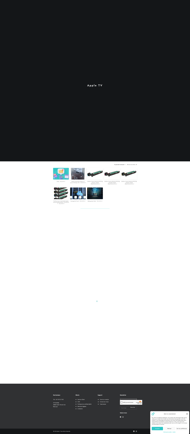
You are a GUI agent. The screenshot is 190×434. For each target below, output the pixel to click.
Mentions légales (82, 406)
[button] (187, 414)
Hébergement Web (95, 201)
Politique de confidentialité (84, 404)
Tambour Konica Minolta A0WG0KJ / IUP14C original (95, 183)
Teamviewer (103, 404)
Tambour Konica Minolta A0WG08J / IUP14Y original (129, 183)
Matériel (85, 4)
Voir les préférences (182, 428)
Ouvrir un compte (104, 399)
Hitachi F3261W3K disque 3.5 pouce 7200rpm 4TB (78, 182)
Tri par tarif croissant (119, 164)
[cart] (186, 5)
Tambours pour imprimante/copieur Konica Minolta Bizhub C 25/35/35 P (61, 202)
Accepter (157, 428)
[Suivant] (97, 301)
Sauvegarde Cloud (78, 201)
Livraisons (80, 408)
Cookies (173, 432)
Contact (121, 4)
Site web (105, 4)
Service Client (81, 399)
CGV (79, 402)
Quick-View (67, 170)
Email (61, 181)
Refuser (169, 428)
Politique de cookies (167, 432)
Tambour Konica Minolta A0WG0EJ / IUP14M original (112, 183)
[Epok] (8, 5)
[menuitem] (72, 5)
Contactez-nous (104, 402)
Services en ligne (95, 4)
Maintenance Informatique (71, 4)
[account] (184, 5)
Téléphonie (114, 4)
